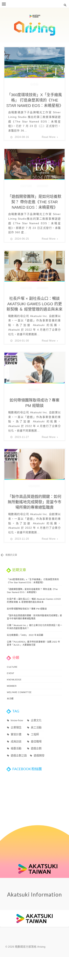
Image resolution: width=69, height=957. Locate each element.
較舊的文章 (11, 555)
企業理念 (16, 727)
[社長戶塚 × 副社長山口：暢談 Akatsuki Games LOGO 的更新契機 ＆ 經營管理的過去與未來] (34, 270)
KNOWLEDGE (14, 679)
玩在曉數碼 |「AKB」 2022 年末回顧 (25, 635)
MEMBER (42, 186)
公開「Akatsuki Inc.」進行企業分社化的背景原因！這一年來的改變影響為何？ (34, 626)
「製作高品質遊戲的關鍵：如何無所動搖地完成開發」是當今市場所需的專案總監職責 (34, 502)
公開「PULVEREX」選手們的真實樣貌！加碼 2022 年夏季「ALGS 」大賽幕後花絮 (33, 643)
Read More (49, 137)
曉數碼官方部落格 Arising (34, 25)
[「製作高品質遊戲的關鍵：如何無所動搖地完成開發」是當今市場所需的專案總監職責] (34, 468)
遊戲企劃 (36, 748)
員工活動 (36, 727)
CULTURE (26, 186)
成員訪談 (16, 741)
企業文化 (36, 720)
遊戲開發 (39, 755)
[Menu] (4, 4)
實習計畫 (16, 734)
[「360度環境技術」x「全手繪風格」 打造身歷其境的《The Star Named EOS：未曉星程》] (34, 66)
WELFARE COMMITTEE (19, 692)
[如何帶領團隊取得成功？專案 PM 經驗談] (34, 371)
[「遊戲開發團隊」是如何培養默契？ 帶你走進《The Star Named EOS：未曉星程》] (34, 169)
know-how (17, 720)
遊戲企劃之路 (19, 755)
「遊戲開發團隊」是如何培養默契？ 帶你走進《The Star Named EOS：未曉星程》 (34, 201)
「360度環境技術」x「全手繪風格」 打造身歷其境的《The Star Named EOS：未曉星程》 (34, 100)
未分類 (34, 84)
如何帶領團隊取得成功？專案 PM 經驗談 (34, 403)
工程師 (35, 734)
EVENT (10, 673)
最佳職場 (36, 741)
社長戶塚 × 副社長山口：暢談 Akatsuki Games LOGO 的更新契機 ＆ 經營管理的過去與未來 (34, 303)
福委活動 (16, 748)
